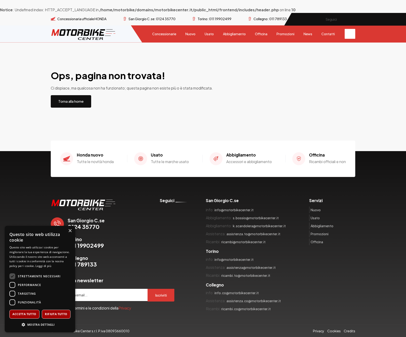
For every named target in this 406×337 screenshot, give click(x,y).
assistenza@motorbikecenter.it (251, 267)
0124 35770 (86, 224)
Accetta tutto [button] (24, 314)
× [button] (70, 231)
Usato (209, 34)
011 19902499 (86, 242)
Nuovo (190, 34)
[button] (39, 325)
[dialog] (40, 279)
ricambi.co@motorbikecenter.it (246, 309)
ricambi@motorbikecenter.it (243, 242)
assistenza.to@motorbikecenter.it (253, 234)
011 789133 (82, 261)
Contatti (328, 34)
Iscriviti (161, 295)
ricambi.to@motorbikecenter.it (245, 275)
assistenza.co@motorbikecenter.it (253, 301)
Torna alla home (71, 101)
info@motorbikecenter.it (234, 210)
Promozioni (285, 34)
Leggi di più (43, 266)
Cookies (334, 331)
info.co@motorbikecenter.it (237, 293)
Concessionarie (164, 34)
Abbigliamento (234, 34)
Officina (261, 34)
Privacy (124, 308)
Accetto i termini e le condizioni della (93, 308)
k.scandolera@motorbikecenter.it (259, 226)
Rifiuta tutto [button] (56, 314)
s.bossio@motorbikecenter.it (256, 218)
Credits (349, 331)
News (308, 34)
